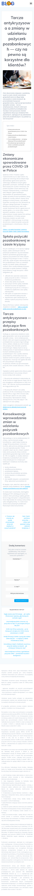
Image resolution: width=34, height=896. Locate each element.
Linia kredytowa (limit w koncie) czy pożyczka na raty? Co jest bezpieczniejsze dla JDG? (17, 623)
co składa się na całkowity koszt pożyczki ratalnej (17, 407)
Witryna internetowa (17, 593)
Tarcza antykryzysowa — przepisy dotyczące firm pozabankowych (17, 140)
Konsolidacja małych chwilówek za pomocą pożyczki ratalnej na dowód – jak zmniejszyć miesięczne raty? (17, 646)
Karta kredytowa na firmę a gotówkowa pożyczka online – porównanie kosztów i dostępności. (17, 653)
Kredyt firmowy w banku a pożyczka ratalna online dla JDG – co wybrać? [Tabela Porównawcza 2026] (17, 638)
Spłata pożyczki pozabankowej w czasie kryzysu (17, 136)
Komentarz (17, 559)
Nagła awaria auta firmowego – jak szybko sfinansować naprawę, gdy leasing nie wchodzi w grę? (17, 616)
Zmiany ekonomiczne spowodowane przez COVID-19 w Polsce (17, 131)
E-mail (17, 586)
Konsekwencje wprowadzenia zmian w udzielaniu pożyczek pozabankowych (16, 145)
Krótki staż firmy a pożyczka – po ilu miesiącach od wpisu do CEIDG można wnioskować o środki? (17, 631)
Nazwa (17, 580)
